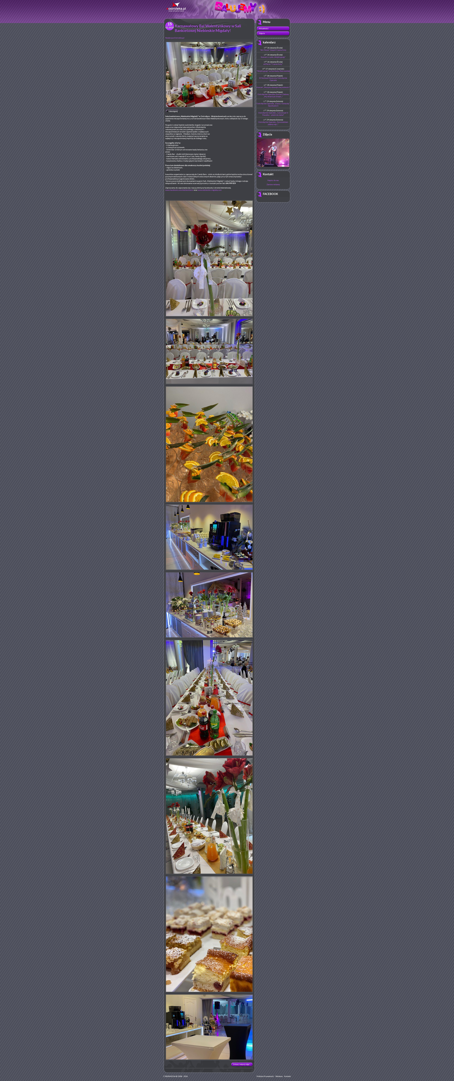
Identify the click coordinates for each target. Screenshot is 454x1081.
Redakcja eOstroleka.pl (174, 38)
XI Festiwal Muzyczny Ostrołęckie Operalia (273, 79)
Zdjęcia (262, 33)
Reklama (279, 1076)
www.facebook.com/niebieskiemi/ (179, 190)
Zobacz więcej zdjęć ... (242, 1064)
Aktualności (263, 28)
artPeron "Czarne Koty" (273, 64)
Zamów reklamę (273, 184)
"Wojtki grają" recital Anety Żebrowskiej (273, 71)
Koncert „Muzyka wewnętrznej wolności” (273, 87)
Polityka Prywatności (265, 1076)
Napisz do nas (273, 180)
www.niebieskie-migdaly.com (210, 190)
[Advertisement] (233, 140)
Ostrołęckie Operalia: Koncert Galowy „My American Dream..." (273, 95)
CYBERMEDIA (169, 1076)
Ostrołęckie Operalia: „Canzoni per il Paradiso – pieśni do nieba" (273, 114)
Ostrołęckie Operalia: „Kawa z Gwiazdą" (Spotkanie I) (273, 104)
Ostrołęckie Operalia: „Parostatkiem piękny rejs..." (273, 123)
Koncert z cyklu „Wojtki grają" (273, 57)
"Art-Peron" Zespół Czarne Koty (273, 50)
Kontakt (268, 174)
